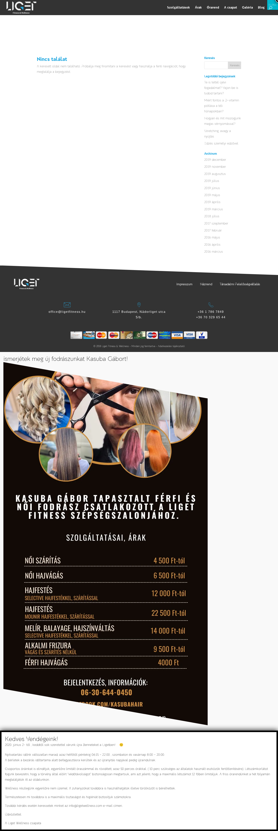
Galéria (247, 7)
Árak (198, 7)
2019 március (213, 209)
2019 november (215, 167)
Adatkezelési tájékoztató (171, 346)
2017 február (213, 230)
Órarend (213, 7)
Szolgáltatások (178, 7)
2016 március (213, 251)
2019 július (211, 181)
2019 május (212, 195)
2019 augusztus (215, 174)
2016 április (212, 244)
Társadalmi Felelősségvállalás (240, 284)
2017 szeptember (216, 223)
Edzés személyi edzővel (221, 143)
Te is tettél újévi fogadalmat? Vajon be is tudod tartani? (221, 88)
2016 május (212, 237)
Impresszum (184, 284)
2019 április (212, 202)
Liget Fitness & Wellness (115, 346)
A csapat (230, 7)
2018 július (211, 216)
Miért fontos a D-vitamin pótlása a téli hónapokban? (221, 106)
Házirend (206, 284)
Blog (261, 7)
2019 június (212, 188)
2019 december (215, 160)
